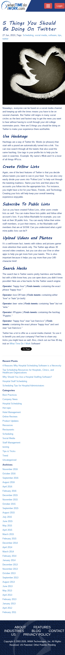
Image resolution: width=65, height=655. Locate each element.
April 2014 (7, 547)
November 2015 (10, 499)
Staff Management (11, 442)
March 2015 (8, 534)
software (52, 35)
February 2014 (9, 556)
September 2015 (10, 508)
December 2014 (10, 543)
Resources (7, 425)
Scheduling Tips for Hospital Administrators (23, 385)
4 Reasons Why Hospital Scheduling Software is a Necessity (31, 365)
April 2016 (7, 486)
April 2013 (7, 595)
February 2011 (9, 612)
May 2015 (7, 525)
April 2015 (7, 530)
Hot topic (6, 408)
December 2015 (10, 495)
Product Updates (10, 421)
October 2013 (9, 573)
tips (59, 35)
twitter (5, 39)
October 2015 (9, 504)
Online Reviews (10, 416)
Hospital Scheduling (12, 403)
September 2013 (10, 577)
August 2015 (8, 512)
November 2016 (10, 469)
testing (5, 447)
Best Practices (9, 395)
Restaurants (8, 429)
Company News (10, 399)
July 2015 (7, 517)
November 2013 (10, 569)
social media (41, 35)
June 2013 (7, 586)
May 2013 (7, 590)
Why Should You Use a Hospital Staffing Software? (27, 377)
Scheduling (28, 35)
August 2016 (8, 482)
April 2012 (7, 608)
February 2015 (9, 538)
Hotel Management (11, 412)
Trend (5, 455)
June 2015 (7, 521)
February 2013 (9, 599)
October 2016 (9, 473)
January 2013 (9, 603)
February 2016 (9, 491)
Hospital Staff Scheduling (14, 381)
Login (59, 5)
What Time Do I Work (20, 343)
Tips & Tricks (9, 451)
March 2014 (8, 551)
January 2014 (9, 560)
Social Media (8, 438)
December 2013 (10, 564)
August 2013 (8, 582)
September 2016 (10, 478)
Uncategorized (9, 460)
